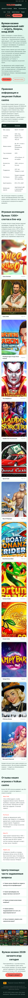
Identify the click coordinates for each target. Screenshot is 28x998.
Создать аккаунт (14, 975)
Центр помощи (16, 12)
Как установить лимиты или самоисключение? (12, 920)
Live (5, 12)
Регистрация (17, 15)
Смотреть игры (18, 79)
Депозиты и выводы (7, 8)
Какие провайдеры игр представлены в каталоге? (11, 893)
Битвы (15, 8)
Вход (8, 15)
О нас (8, 12)
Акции (23, 12)
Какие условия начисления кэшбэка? (12, 901)
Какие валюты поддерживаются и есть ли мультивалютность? (11, 910)
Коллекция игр (22, 8)
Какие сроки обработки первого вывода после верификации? (14, 884)
